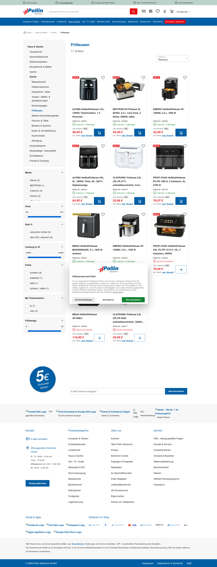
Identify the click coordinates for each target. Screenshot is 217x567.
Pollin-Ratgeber (119, 478)
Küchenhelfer (38, 135)
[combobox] (88, 11)
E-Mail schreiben (39, 438)
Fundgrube (73, 496)
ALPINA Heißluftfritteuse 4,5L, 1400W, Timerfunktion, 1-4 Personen (88, 112)
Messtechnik (74, 478)
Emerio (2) (35, 195)
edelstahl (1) (36, 277)
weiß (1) (34, 283)
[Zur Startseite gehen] (33, 11)
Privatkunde (182, 11)
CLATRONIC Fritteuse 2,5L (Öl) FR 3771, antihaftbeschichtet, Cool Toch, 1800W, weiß (127, 181)
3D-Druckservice (119, 490)
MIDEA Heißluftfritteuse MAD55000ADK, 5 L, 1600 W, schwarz (87, 249)
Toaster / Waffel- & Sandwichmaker (41, 98)
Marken (157, 473)
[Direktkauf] (151, 11)
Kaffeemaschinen (40, 86)
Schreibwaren (36, 155)
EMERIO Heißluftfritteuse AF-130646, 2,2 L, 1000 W (168, 111)
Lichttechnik (74, 449)
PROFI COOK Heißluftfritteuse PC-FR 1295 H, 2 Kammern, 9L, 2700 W (169, 181)
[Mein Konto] (165, 11)
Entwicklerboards (77, 444)
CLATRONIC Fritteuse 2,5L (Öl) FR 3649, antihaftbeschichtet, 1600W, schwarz (127, 318)
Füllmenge (30, 320)
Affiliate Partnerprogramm (166, 478)
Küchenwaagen (39, 105)
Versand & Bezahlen (164, 455)
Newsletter (116, 467)
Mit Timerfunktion (34, 298)
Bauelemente (75, 484)
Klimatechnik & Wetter (41, 66)
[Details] (181, 269)
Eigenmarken (117, 496)
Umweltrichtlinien (162, 449)
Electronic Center (119, 455)
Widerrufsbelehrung (163, 461)
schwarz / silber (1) (39, 288)
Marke (28, 172)
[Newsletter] (144, 11)
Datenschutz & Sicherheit (170, 563)
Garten (33, 71)
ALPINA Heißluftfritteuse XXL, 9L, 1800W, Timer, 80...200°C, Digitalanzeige (88, 181)
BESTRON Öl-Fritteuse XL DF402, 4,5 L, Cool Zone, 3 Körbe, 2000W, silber (127, 112)
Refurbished (74, 490)
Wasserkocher (39, 81)
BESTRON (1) (37, 185)
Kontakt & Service (163, 444)
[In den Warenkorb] (99, 132)
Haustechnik (36, 51)
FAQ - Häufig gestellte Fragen (168, 438)
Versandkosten (78, 544)
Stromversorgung (77, 473)
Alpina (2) (35, 180)
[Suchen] (133, 11)
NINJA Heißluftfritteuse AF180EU (84, 316)
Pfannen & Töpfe (40, 120)
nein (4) (34, 310)
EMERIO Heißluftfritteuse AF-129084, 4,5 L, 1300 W (128, 247)
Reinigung (37, 140)
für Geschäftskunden (121, 473)
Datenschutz (86, 397)
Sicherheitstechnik (39, 56)
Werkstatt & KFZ (76, 467)
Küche (33, 76)
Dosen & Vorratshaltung (44, 130)
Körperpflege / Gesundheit (43, 150)
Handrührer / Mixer (41, 91)
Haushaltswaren (38, 145)
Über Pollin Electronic (122, 444)
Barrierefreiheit (161, 467)
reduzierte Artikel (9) (40, 232)
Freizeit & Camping (39, 160)
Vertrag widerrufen (37, 483)
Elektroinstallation (38, 61)
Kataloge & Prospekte (122, 461)
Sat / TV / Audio (76, 461)
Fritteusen (37, 110)
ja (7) (32, 305)
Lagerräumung (75, 501)
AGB (189, 563)
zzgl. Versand (87, 135)
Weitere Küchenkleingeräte (45, 115)
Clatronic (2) (36, 190)
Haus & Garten (35, 46)
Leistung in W (32, 247)
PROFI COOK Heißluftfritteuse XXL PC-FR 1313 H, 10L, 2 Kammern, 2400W (169, 249)
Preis (28, 206)
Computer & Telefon (78, 438)
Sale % (28, 224)
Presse (114, 449)
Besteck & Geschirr (41, 125)
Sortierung (161, 57)
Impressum (159, 484)
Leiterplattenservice (121, 484)
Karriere (115, 438)
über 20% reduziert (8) (41, 237)
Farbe (28, 265)
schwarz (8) (36, 272)
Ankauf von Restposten (122, 501)
